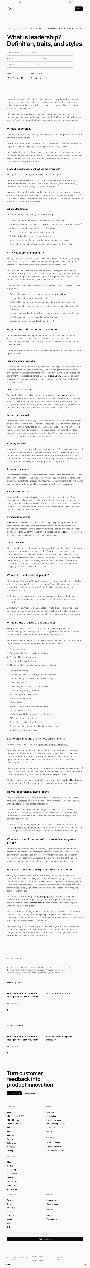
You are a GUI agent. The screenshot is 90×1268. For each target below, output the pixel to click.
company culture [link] (15, 532)
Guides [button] (10, 29)
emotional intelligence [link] (71, 780)
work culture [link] (61, 294)
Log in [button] (45, 1234)
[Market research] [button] (15, 970)
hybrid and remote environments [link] (53, 744)
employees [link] (17, 557)
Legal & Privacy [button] (39, 1261)
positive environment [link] (59, 376)
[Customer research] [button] (16, 967)
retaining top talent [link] (45, 896)
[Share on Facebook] (13, 78)
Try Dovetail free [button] (30, 1093)
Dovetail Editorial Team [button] (35, 58)
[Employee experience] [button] (55, 967)
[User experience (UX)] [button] (59, 973)
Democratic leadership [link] (17, 522)
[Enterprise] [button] (73, 967)
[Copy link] (9, 78)
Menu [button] (79, 8)
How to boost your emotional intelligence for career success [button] (22, 995)
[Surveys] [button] (42, 973)
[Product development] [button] (56, 970)
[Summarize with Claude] (36, 78)
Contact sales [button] (14, 1093)
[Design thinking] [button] (35, 967)
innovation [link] (63, 532)
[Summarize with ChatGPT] (31, 78)
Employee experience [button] (25, 29)
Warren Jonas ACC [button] (31, 64)
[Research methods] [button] (28, 973)
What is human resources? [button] (59, 993)
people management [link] (64, 395)
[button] (45, 1)
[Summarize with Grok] (45, 78)
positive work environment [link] (27, 827)
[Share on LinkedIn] (17, 78)
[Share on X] (22, 78)
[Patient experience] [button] (35, 970)
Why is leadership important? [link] (25, 252)
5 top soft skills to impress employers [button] (59, 1038)
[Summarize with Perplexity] (40, 78)
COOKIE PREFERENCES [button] (40, 1256)
